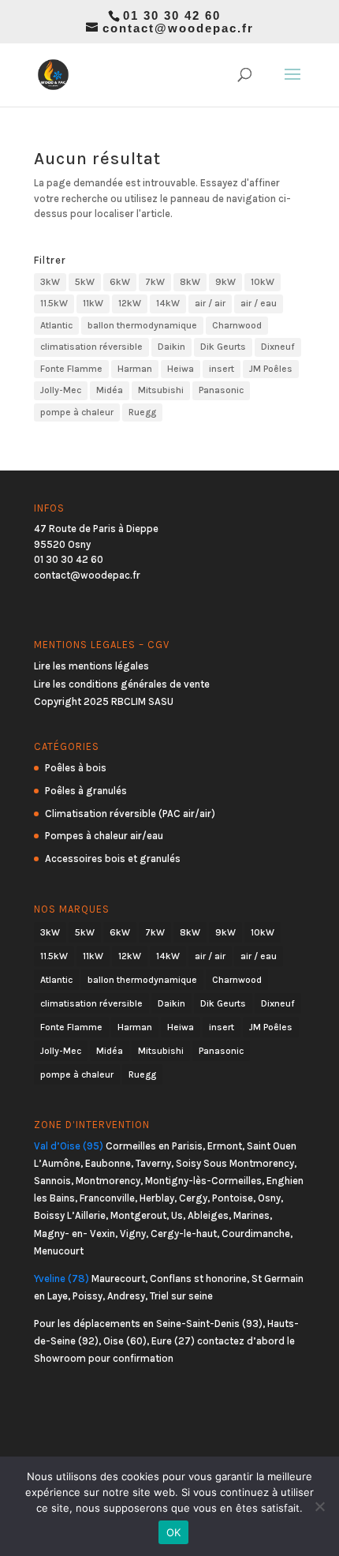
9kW (225, 281)
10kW (262, 281)
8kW (190, 281)
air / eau (258, 303)
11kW (93, 303)
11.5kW (54, 303)
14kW (168, 303)
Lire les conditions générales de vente (122, 684)
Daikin (171, 346)
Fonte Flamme (71, 368)
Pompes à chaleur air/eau (104, 836)
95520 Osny (62, 544)
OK (173, 1532)
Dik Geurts (223, 346)
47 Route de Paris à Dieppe (96, 528)
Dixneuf (278, 346)
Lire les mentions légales (91, 666)
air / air (210, 303)
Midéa (109, 390)
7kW (155, 281)
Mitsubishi (161, 390)
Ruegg (142, 412)
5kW (85, 281)
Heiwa (180, 368)
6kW (120, 281)
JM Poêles (270, 368)
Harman (134, 368)
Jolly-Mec (60, 390)
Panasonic (221, 390)
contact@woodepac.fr (87, 575)
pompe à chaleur (77, 412)
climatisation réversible (91, 346)
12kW (129, 303)
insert (221, 368)
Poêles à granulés (86, 791)
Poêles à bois (75, 768)
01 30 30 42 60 (68, 559)
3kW (50, 281)
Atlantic (56, 325)
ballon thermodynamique (142, 325)
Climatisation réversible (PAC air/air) (130, 813)
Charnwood (237, 325)
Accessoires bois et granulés (113, 858)
